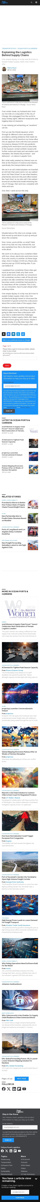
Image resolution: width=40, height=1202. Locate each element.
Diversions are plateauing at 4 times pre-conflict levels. (19, 760)
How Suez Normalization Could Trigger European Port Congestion (17, 837)
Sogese (9, 841)
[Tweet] (18, 334)
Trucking (5, 918)
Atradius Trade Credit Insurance (18, 925)
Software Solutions (9, 540)
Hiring (4, 622)
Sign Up (9, 411)
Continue (20, 1198)
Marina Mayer (12, 68)
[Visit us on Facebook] (4, 1089)
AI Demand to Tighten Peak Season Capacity (13, 441)
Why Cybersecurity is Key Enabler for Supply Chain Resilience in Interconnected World (20, 1016)
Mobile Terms (11, 407)
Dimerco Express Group (14, 670)
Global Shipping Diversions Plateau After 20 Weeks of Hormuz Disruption (12, 468)
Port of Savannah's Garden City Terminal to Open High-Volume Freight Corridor (19, 878)
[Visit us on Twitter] (9, 1089)
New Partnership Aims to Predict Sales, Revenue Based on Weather (14, 518)
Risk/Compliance (8, 1013)
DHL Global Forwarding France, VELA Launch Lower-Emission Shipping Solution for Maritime (19, 1061)
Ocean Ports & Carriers (27, 48)
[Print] (4, 334)
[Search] (31, 2)
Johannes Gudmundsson (12, 984)
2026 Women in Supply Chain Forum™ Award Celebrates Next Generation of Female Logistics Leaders (13, 429)
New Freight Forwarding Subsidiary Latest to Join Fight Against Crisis (14, 545)
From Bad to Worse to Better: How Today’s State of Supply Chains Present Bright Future (14, 505)
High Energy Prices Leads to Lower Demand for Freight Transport (19, 921)
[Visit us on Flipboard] (19, 1089)
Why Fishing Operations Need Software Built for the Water (20, 964)
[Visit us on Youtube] (24, 1089)
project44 (9, 713)
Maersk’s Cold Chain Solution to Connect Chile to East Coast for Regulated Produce (19, 794)
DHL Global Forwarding (14, 1066)
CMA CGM (9, 1020)
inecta (8, 968)
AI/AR (4, 513)
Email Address (9, 382)
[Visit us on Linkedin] (14, 1089)
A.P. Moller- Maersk (13, 798)
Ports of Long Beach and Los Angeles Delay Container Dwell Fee (13, 532)
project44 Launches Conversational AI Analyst (12, 454)
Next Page (21, 1079)
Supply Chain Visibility (10, 500)
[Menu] (36, 2)
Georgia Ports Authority (15, 882)
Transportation (9, 48)
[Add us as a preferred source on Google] (23, 334)
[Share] (8, 334)
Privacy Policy (25, 407)
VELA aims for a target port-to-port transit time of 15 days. (20, 1069)
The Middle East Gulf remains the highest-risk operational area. (18, 844)
